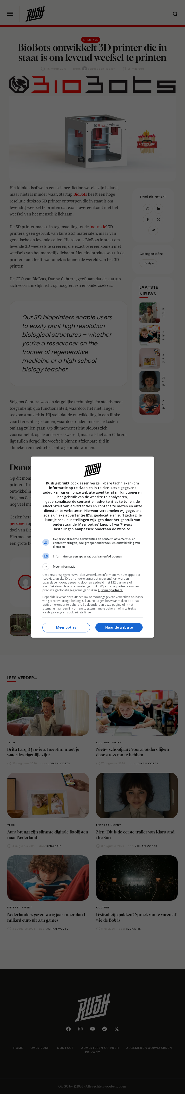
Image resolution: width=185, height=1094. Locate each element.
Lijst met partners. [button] (110, 590)
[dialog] (92, 547)
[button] (92, 566)
